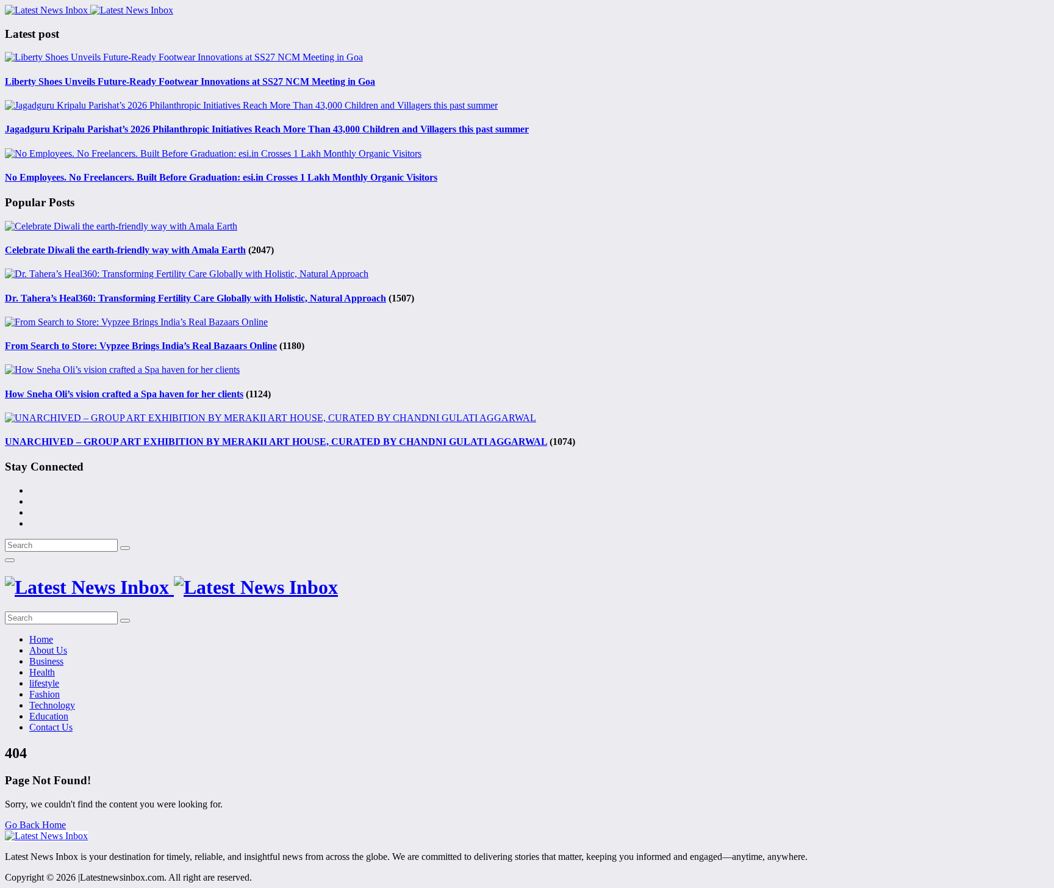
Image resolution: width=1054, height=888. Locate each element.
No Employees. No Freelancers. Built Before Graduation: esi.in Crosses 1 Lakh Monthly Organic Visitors (221, 177)
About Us (48, 650)
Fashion (44, 694)
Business (46, 661)
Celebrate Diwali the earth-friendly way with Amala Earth (125, 250)
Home (41, 639)
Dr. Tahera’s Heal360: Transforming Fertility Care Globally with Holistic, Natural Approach (195, 298)
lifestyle (44, 683)
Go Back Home (35, 825)
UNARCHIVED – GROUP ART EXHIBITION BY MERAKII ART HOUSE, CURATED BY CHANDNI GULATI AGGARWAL (276, 441)
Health (42, 672)
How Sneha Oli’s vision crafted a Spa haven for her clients (124, 394)
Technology (52, 705)
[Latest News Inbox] (89, 10)
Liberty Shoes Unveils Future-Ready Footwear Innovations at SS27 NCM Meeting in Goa (190, 81)
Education (48, 716)
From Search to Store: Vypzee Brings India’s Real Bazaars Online (141, 346)
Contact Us (51, 727)
